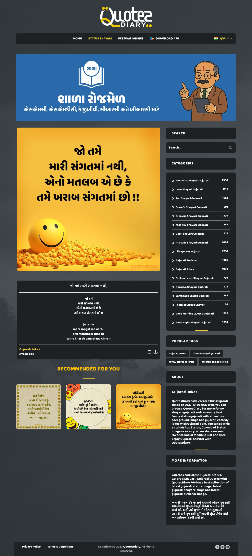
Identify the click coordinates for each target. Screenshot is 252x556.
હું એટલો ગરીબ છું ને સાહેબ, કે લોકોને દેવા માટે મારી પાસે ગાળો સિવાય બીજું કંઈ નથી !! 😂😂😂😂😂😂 (89, 407)
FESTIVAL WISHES (131, 38)
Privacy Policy (31, 546)
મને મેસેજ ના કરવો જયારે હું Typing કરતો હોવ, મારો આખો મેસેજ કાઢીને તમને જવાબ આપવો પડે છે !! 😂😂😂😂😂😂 (39, 407)
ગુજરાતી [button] (224, 38)
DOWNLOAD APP (167, 38)
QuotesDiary (131, 546)
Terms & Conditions (60, 546)
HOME (77, 38)
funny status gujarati (181, 362)
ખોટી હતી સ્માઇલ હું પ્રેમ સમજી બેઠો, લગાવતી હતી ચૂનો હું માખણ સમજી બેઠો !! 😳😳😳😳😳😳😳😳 (138, 407)
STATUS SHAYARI (100, 38)
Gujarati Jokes (29, 349)
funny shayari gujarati (207, 354)
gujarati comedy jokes (215, 362)
